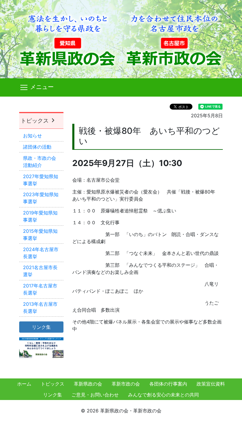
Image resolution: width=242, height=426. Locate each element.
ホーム (24, 384)
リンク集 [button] (41, 327)
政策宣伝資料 (211, 384)
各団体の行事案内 (168, 384)
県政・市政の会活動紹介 (39, 161)
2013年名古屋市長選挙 (40, 307)
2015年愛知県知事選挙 (40, 234)
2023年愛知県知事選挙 (40, 197)
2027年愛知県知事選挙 (40, 179)
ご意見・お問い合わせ (95, 395)
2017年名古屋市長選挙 (40, 289)
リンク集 (52, 395)
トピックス (35, 120)
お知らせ (32, 136)
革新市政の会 (126, 384)
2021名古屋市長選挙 (40, 270)
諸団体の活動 (37, 147)
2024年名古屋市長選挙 (40, 252)
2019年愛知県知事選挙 (40, 216)
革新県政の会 (88, 384)
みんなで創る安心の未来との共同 (163, 395)
